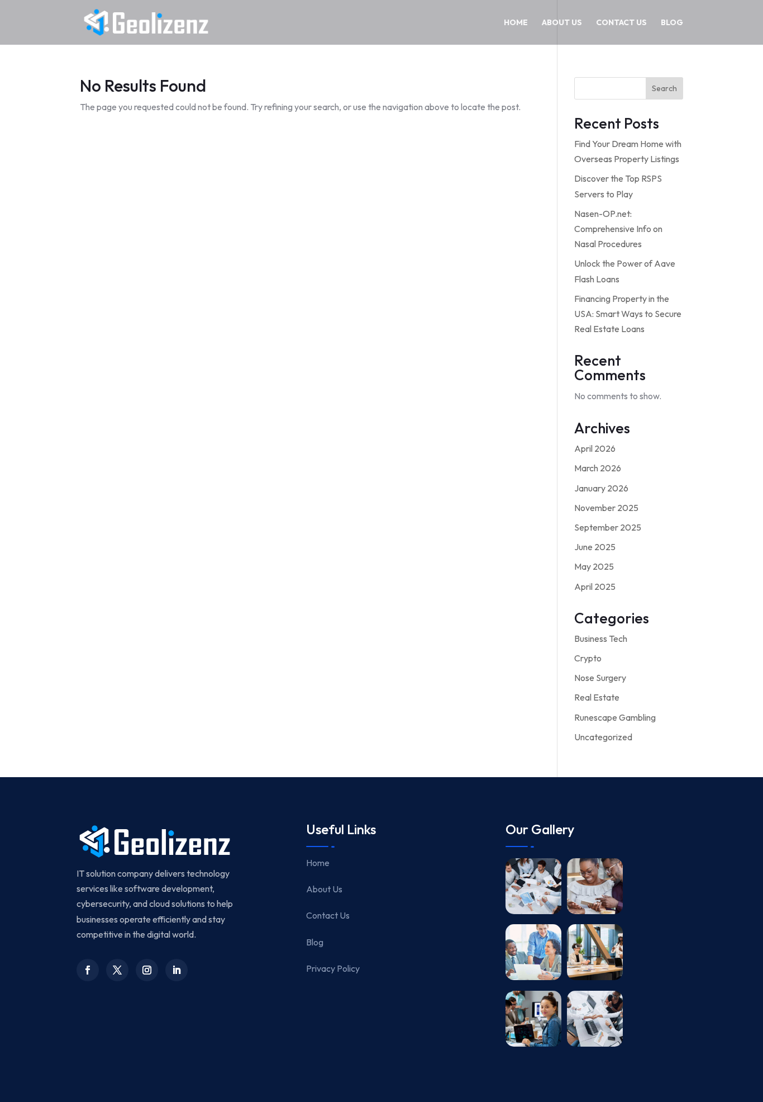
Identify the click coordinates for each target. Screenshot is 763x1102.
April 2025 (595, 586)
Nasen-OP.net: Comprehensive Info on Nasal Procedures (618, 228)
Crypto (588, 658)
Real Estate (596, 697)
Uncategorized (603, 736)
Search (664, 88)
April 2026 (595, 448)
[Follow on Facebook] (88, 970)
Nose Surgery (600, 677)
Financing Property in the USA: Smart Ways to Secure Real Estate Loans (627, 313)
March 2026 (597, 468)
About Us (562, 22)
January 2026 (601, 488)
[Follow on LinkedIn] (176, 970)
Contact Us (621, 22)
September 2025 (607, 527)
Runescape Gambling (615, 717)
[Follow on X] (117, 970)
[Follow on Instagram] (147, 970)
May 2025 (594, 566)
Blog (672, 22)
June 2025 (595, 546)
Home (516, 22)
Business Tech (600, 638)
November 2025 (606, 507)
